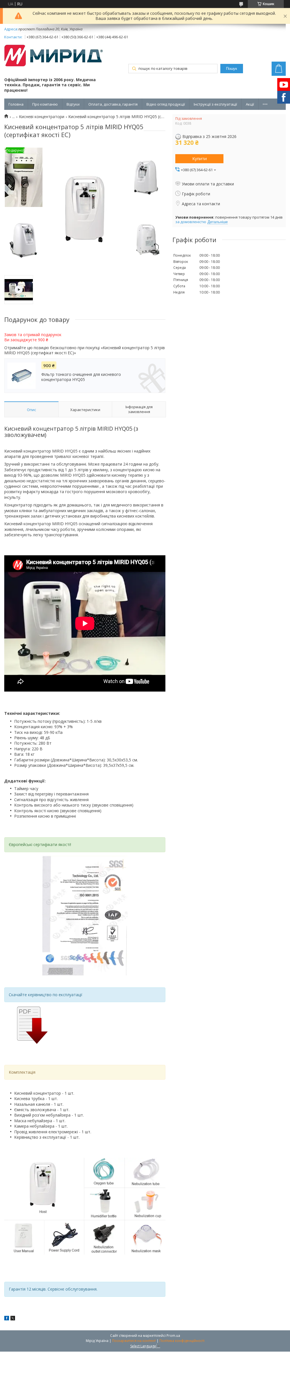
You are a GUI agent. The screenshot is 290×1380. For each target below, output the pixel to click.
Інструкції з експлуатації (215, 104)
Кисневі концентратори (41, 116)
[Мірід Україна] (53, 56)
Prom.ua (173, 1335)
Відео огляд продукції (165, 104)
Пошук (231, 68)
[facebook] (6, 1319)
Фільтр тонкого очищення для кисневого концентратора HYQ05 (81, 377)
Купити (199, 158)
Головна (16, 104)
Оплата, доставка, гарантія (113, 104)
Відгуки (73, 104)
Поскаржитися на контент (134, 1340)
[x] (12, 1319)
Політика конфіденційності (181, 1340)
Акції (250, 104)
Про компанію (45, 104)
